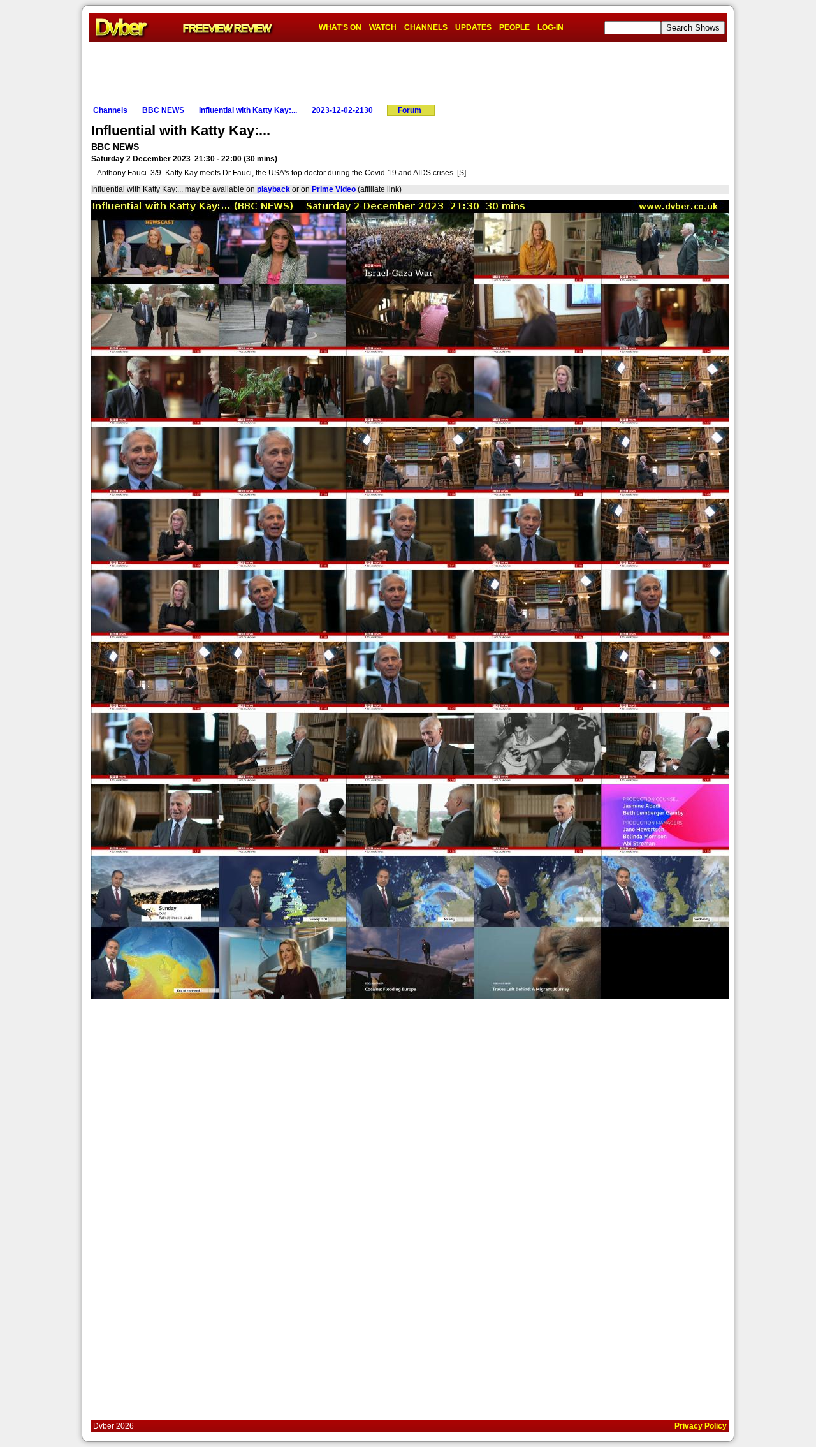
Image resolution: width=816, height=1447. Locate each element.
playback (273, 189)
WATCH (383, 27)
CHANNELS (426, 27)
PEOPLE (514, 27)
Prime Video (334, 189)
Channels (110, 110)
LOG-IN (550, 27)
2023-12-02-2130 (342, 110)
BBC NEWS (163, 110)
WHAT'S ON (340, 27)
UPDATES (473, 27)
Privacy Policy (700, 1425)
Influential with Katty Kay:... (248, 110)
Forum (409, 110)
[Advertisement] (408, 70)
